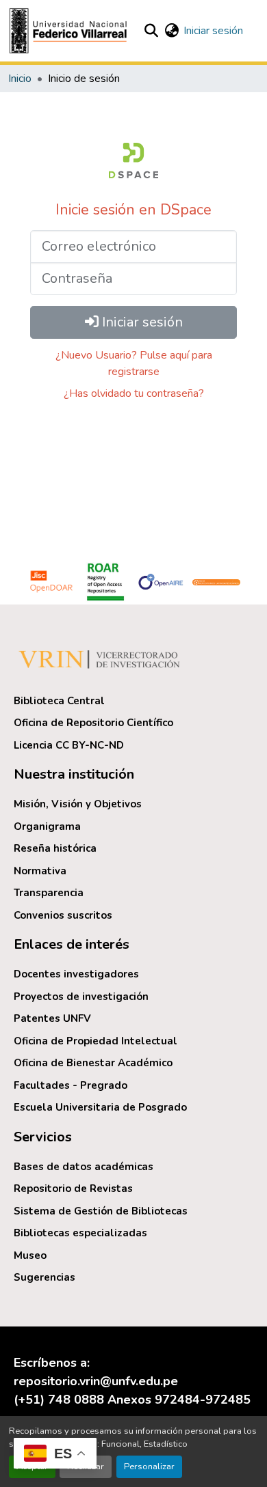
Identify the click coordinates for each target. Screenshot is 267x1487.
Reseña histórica (55, 848)
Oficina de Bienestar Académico (93, 1063)
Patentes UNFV (52, 1018)
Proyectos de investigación (81, 996)
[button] (69, 31)
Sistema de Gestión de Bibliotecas (101, 1211)
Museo (30, 1255)
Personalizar (149, 1466)
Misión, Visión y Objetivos (78, 804)
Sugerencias (44, 1277)
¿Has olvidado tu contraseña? (134, 393)
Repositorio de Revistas (73, 1188)
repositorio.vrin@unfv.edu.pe (96, 1381)
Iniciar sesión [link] (213, 30)
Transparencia (49, 893)
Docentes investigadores (76, 974)
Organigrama (47, 826)
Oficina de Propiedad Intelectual (95, 1041)
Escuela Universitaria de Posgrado (100, 1107)
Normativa (40, 871)
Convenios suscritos (63, 915)
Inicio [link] (19, 78)
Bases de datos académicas (83, 1166)
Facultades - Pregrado (70, 1085)
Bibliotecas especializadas (80, 1233)
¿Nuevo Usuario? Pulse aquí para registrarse (133, 363)
